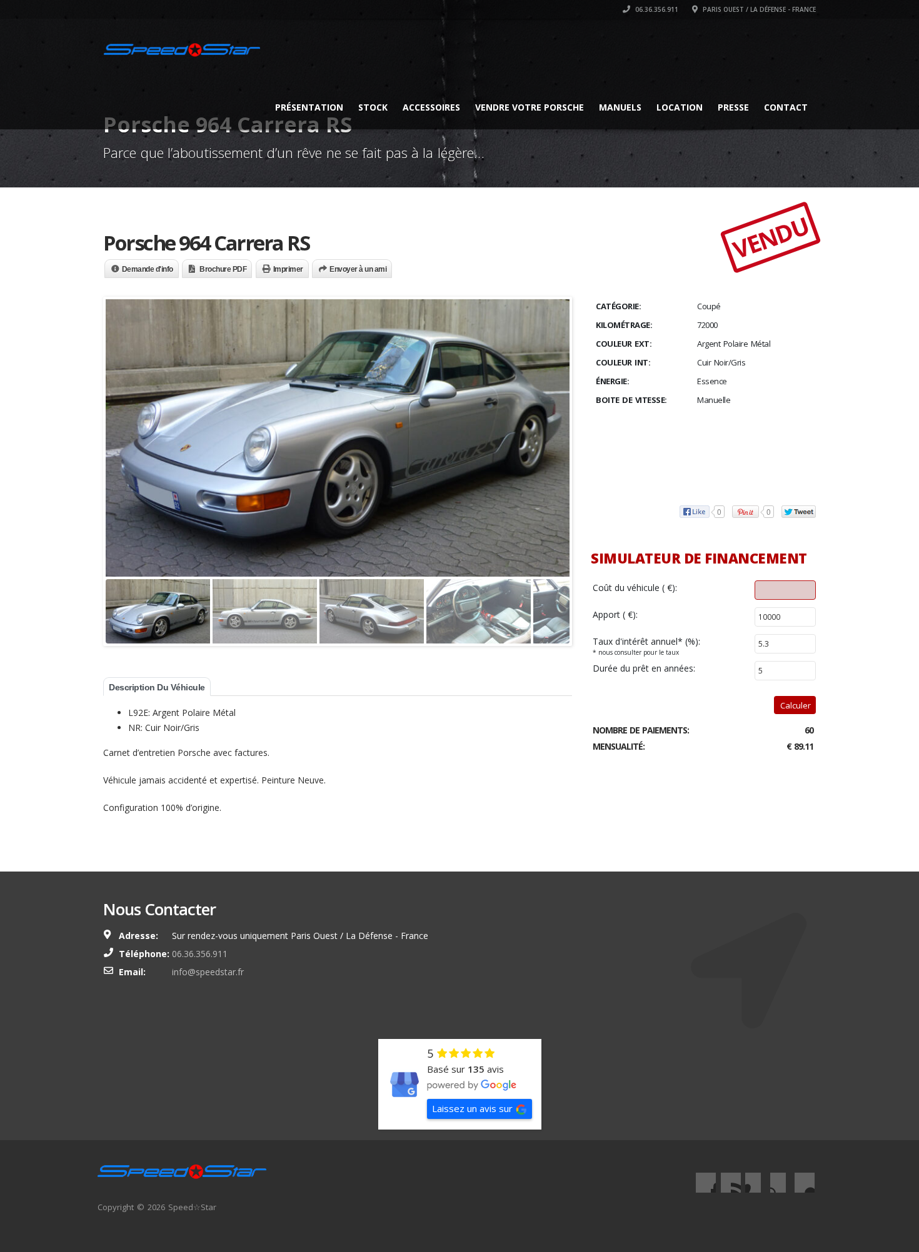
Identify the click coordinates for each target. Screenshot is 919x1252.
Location (679, 107)
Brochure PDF (222, 269)
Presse (733, 107)
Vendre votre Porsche (529, 107)
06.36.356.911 (655, 9)
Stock (373, 107)
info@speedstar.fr (208, 972)
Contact (786, 107)
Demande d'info (147, 269)
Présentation (309, 107)
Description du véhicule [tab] (157, 687)
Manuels (620, 107)
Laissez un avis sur (472, 1108)
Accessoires (431, 107)
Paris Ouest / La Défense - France (758, 9)
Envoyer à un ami (357, 269)
